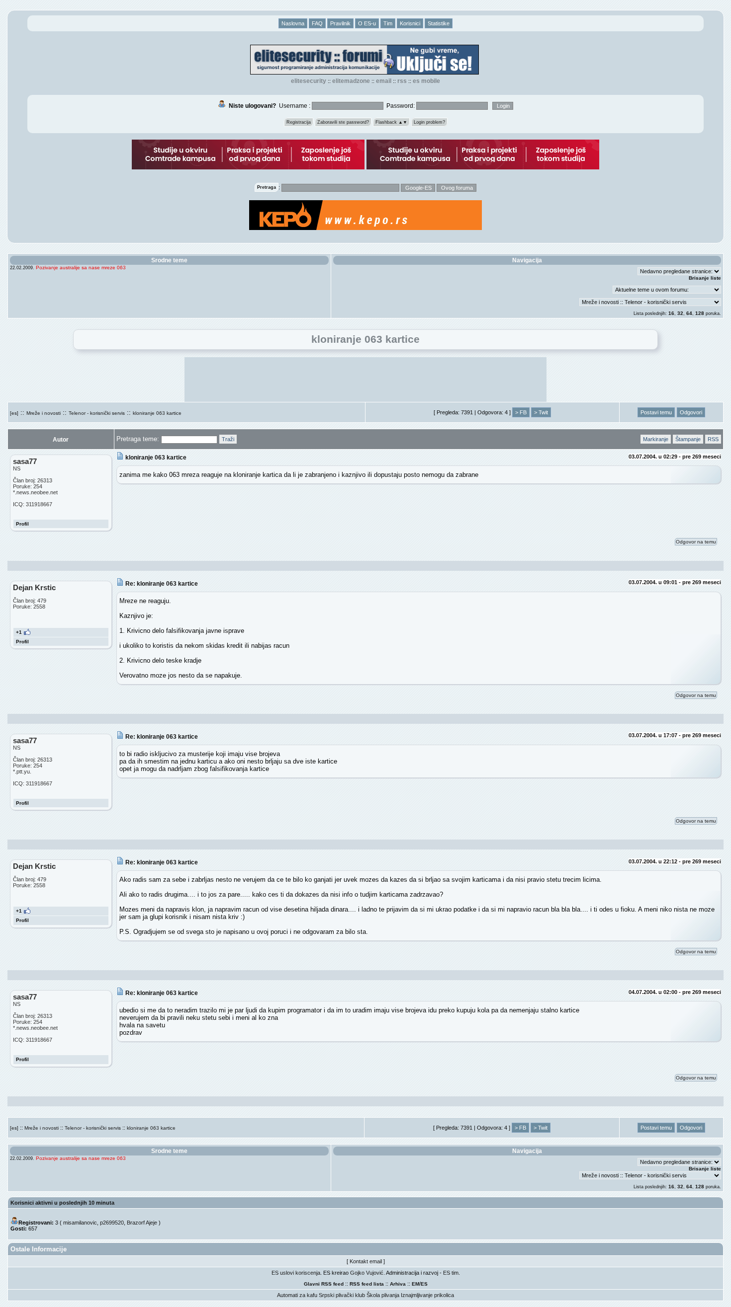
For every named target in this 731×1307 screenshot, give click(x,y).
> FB (521, 412)
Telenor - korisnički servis (97, 413)
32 (680, 313)
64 (689, 313)
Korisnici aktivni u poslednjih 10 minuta (62, 1203)
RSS (402, 80)
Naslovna (292, 23)
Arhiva (398, 1284)
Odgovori (691, 412)
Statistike (439, 23)
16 (671, 313)
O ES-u (367, 23)
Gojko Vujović (366, 1273)
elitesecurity (308, 80)
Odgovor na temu (696, 541)
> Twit (541, 412)
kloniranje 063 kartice (157, 413)
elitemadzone (351, 80)
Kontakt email (366, 1261)
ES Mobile (426, 80)
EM (415, 1284)
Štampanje (688, 439)
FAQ (317, 23)
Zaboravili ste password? (343, 122)
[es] (14, 413)
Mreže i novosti (43, 413)
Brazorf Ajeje (142, 1223)
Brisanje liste (705, 278)
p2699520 (112, 1223)
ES (424, 1284)
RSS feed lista (367, 1284)
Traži (228, 439)
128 (699, 313)
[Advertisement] (365, 379)
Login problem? (429, 122)
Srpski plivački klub (342, 1295)
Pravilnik (340, 23)
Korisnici (410, 23)
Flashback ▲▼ (391, 122)
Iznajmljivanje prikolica (427, 1295)
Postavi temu (656, 412)
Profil (22, 524)
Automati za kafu (297, 1295)
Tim (387, 23)
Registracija (298, 122)
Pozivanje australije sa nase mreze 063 (81, 267)
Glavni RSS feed (324, 1284)
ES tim (450, 1273)
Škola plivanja (382, 1295)
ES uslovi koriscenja (296, 1273)
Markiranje (655, 439)
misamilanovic (80, 1223)
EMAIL (383, 80)
